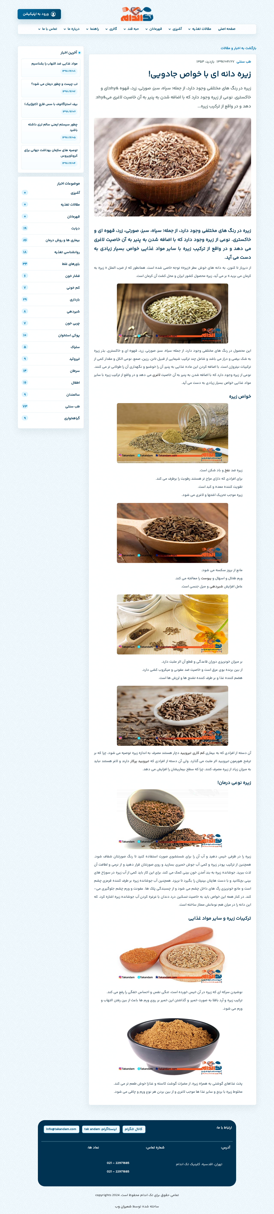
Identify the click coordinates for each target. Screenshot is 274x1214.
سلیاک (52, 347)
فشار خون (52, 276)
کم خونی (52, 288)
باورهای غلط (51, 264)
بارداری (51, 299)
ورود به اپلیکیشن (36, 14)
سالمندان (52, 395)
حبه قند (133, 29)
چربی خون (52, 323)
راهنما (94, 29)
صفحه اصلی (226, 29)
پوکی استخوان (51, 335)
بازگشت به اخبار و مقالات (238, 48)
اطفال (52, 383)
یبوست (205, 578)
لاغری (156, 375)
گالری (113, 29)
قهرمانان (155, 29)
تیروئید (52, 359)
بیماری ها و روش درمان (51, 240)
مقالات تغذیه (201, 29)
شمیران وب (123, 1206)
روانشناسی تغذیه (51, 252)
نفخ (227, 470)
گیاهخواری (52, 418)
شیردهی (52, 311)
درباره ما (74, 29)
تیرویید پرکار (139, 761)
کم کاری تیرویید (192, 753)
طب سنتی (51, 406)
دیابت (52, 228)
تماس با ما (49, 29)
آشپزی (177, 29)
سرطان (51, 371)
